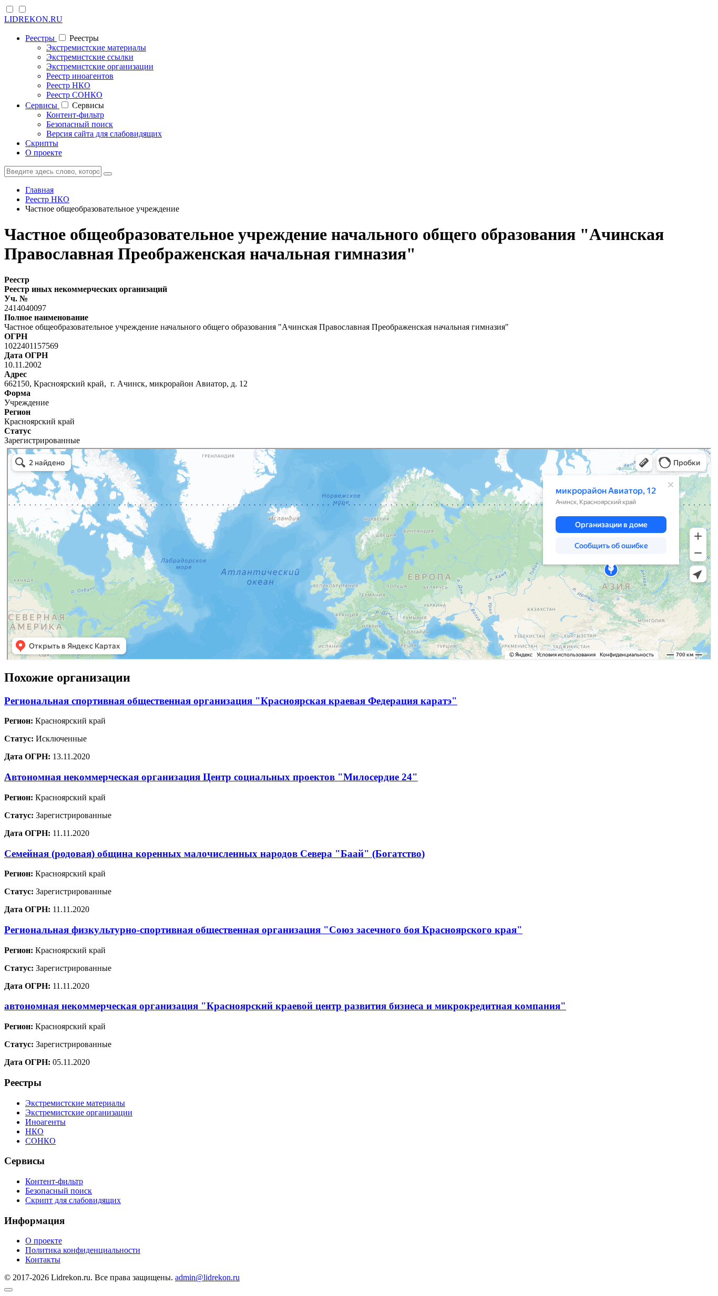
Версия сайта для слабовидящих (104, 133)
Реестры (41, 38)
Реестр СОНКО (74, 94)
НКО (34, 1131)
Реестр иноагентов (80, 75)
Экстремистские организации (99, 66)
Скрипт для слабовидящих (73, 1200)
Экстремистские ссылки (90, 57)
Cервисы (42, 105)
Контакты (42, 1259)
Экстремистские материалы (96, 47)
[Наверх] (8, 1289)
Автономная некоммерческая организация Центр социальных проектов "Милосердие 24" (211, 776)
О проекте (43, 152)
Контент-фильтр (75, 114)
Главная (39, 189)
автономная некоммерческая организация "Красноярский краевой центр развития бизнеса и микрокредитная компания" (285, 1005)
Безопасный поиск (79, 124)
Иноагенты (45, 1121)
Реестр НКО (68, 85)
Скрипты (41, 143)
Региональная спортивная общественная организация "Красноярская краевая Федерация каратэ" (230, 700)
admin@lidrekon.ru (207, 1277)
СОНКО (40, 1140)
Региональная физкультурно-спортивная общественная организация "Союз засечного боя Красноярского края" (263, 929)
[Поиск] (108, 173)
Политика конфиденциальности (82, 1250)
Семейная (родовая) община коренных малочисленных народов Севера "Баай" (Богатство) (214, 853)
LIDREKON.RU (33, 19)
